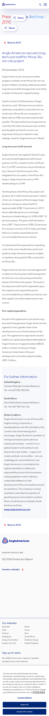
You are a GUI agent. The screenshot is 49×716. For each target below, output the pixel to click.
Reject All (24, 705)
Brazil (26, 627)
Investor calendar (11, 569)
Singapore (6, 636)
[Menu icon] (45, 4)
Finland (5, 633)
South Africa (29, 636)
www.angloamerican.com (17, 509)
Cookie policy (39, 692)
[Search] (40, 5)
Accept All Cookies (24, 712)
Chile (4, 630)
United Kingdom (31, 643)
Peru (26, 633)
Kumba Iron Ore (9, 643)
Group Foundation (10, 640)
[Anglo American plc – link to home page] (9, 4)
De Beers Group (31, 640)
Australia (6, 627)
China (27, 630)
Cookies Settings (24, 698)
